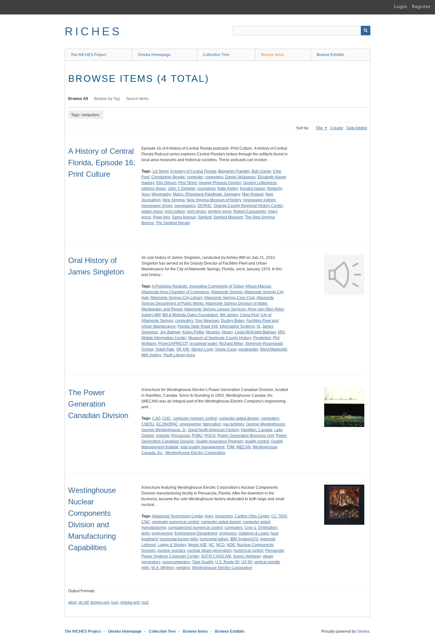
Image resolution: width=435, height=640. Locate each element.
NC (211, 545)
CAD (156, 418)
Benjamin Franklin (234, 171)
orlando (162, 435)
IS (258, 326)
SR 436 (182, 349)
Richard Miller (231, 343)
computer (195, 177)
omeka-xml (129, 602)
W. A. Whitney (163, 567)
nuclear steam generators (209, 550)
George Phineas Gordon (220, 183)
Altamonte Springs (227, 292)
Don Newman (207, 320)
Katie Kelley (228, 188)
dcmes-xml (99, 602)
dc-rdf (84, 602)
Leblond (148, 545)
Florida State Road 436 (198, 326)
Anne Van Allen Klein (265, 309)
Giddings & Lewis (254, 533)
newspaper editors (259, 200)
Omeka (363, 631)
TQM (230, 447)
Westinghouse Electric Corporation (195, 453)
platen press (152, 211)
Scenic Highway (247, 556)
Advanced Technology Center (177, 516)
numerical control (248, 550)
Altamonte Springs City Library (176, 297)
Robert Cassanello (249, 211)
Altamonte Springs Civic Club (229, 297)
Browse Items (272, 55)
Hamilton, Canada (256, 430)
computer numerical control (175, 522)
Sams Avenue (184, 217)
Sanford (204, 217)
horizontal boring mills (179, 539)
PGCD (210, 435)
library (227, 332)
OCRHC (204, 205)
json (114, 602)
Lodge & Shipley (172, 545)
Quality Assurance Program (219, 441)
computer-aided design (239, 418)
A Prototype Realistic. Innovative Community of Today (198, 286)
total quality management (202, 447)
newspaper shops (156, 205)
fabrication (212, 424)
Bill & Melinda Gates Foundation (190, 315)
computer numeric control (195, 418)
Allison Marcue (258, 286)
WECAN (243, 447)
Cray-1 (250, 527)
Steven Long (202, 349)
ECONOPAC (167, 424)
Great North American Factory (213, 430)
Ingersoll (267, 539)
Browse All (78, 98)
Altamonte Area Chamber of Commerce (175, 292)
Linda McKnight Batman (255, 332)
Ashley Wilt (150, 315)
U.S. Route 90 (227, 562)
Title (320, 128)
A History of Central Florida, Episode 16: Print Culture (101, 162)
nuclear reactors (171, 550)
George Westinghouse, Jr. (163, 430)
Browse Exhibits (330, 55)
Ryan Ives (161, 217)
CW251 (147, 424)
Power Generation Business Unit (246, 435)
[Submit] (365, 30)
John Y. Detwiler (182, 188)
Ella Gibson (166, 183)
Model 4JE (197, 545)
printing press (220, 211)
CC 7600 (279, 516)
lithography (161, 194)
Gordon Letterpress (259, 183)
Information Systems (237, 326)
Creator (336, 128)
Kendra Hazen (252, 188)
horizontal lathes (214, 539)
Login (400, 6)
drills (145, 533)
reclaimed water (203, 343)
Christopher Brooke (168, 177)
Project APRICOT (173, 343)
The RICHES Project (88, 55)
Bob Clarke (261, 171)
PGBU (197, 435)
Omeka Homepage (154, 55)
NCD (220, 545)
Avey (209, 516)
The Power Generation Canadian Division (98, 404)
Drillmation (267, 527)
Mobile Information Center (163, 338)
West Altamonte (273, 349)
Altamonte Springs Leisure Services (215, 309)
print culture (175, 211)
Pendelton (262, 338)
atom (72, 602)
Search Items (137, 98)
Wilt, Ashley (151, 355)
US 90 (246, 562)
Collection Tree (216, 55)
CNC (166, 418)
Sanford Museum (228, 217)
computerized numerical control (195, 527)
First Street (187, 183)
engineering (190, 424)
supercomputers (176, 562)
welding (183, 567)
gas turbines (233, 424)
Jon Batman (170, 332)
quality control (257, 441)
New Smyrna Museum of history (214, 200)
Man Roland (252, 194)
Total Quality (202, 562)
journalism (206, 188)
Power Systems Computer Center (170, 556)
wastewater (248, 349)
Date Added (356, 128)
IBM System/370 (244, 539)
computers (214, 177)
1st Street (160, 171)
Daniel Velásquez (240, 177)
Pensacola (180, 435)
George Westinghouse (265, 424)
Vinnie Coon (226, 349)
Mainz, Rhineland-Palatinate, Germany (206, 194)
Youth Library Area (179, 355)
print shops (196, 211)
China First (249, 315)
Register (421, 6)
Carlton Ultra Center (252, 516)
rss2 (145, 602)
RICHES (93, 31)
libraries (213, 332)
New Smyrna (173, 200)
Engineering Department (196, 533)
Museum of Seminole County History (219, 338)
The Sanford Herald (173, 223)
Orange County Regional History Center (248, 205)
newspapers (185, 205)
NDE (231, 545)
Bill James (229, 315)
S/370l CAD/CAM (216, 556)
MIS (281, 332)
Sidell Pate (164, 349)
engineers (228, 533)
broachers (224, 516)
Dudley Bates (232, 320)
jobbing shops (153, 188)
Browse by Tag (107, 98)
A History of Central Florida (193, 171)
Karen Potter (193, 332)
